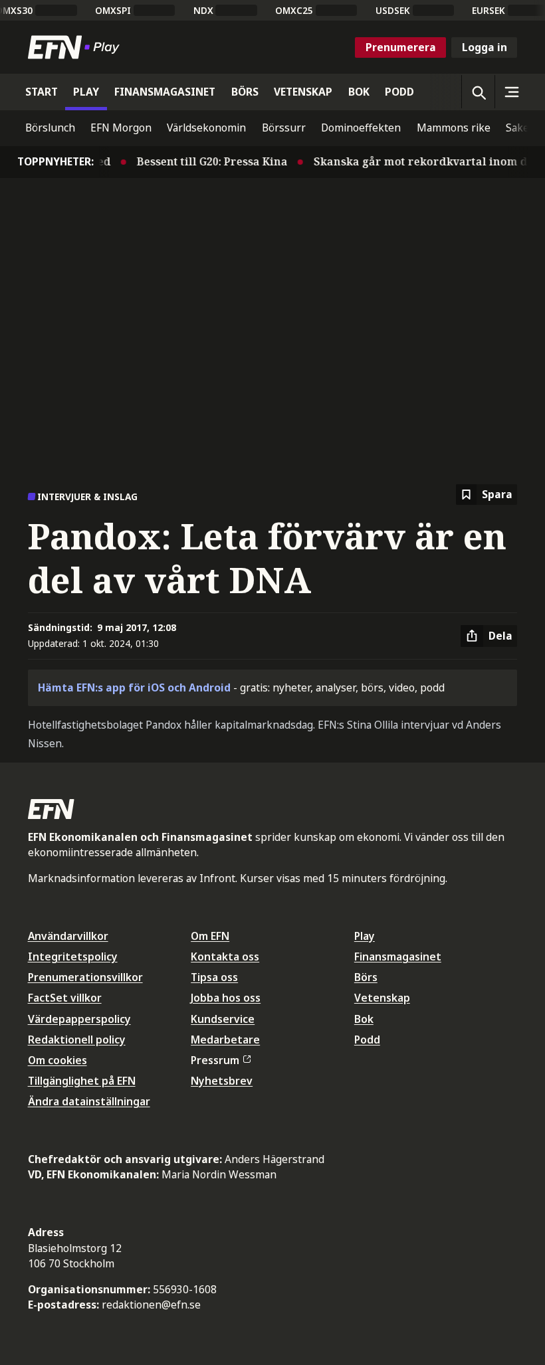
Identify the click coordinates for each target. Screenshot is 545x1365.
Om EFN (210, 936)
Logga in (484, 47)
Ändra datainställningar (89, 1101)
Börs (366, 977)
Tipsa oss (214, 977)
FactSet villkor (65, 997)
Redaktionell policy (77, 1039)
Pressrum (215, 1060)
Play (364, 936)
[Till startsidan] (76, 47)
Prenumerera (401, 47)
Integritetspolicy (73, 956)
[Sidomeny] (511, 91)
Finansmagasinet (397, 956)
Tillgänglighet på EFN (82, 1080)
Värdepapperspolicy (79, 1019)
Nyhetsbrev (222, 1080)
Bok (364, 1019)
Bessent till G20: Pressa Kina (204, 161)
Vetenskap (382, 997)
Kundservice (223, 1019)
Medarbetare (225, 1039)
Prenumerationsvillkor (85, 977)
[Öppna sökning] (477, 91)
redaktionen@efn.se (151, 1304)
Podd (367, 1039)
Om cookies (57, 1060)
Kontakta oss (225, 956)
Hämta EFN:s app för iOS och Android (134, 687)
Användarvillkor (68, 936)
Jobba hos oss (226, 997)
